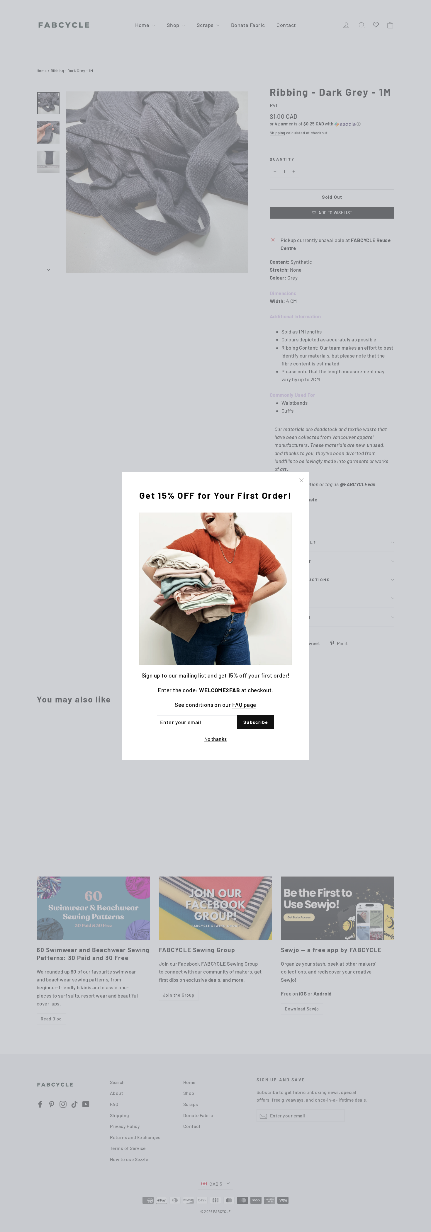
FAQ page (244, 704)
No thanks (215, 738)
